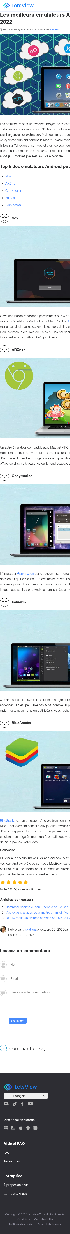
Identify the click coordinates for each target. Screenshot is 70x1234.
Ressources (12, 1161)
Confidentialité (43, 1219)
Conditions (24, 1219)
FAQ (7, 1153)
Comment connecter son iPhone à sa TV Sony (37, 907)
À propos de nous (16, 1185)
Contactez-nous (15, 1194)
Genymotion (13, 190)
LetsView (22, 5)
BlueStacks (13, 205)
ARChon (11, 183)
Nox (8, 176)
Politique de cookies (21, 1224)
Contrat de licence (49, 1224)
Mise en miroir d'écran (19, 1120)
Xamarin (11, 198)
